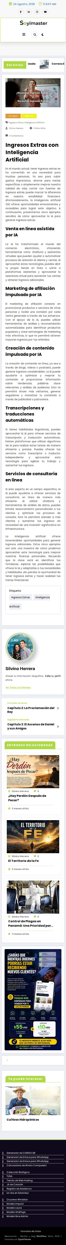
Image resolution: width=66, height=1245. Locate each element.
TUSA (9, 1173)
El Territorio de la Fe (23, 861)
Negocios (29, 116)
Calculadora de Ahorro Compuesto (27, 1162)
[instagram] (37, 12)
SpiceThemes (24, 1236)
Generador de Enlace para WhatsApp (28, 1154)
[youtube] (45, 12)
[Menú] (23, 34)
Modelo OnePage (16, 1209)
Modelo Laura (14, 1205)
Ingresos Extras (16, 122)
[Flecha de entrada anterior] (58, 708)
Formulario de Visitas (31, 1228)
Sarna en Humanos (21, 1117)
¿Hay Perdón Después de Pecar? (27, 798)
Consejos (13, 116)
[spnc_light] (43, 35)
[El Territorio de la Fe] (33, 836)
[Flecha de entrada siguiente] (58, 726)
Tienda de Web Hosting (20, 1177)
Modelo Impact (15, 1201)
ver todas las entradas (18, 687)
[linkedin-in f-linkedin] (29, 12)
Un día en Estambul (18, 1190)
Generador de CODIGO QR (21, 1150)
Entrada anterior (17, 703)
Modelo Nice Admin (17, 1213)
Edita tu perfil (52, 675)
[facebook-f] (20, 12)
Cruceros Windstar (17, 1197)
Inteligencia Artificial (34, 122)
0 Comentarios (16, 135)
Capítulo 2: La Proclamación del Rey (30, 710)
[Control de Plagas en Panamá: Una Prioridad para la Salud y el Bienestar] (33, 896)
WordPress (41, 1233)
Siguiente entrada (18, 719)
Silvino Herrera (16, 128)
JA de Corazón (15, 1181)
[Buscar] (35, 34)
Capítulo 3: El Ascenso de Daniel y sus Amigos (30, 726)
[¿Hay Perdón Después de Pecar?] (33, 771)
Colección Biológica (18, 1169)
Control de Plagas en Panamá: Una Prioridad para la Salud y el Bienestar (30, 923)
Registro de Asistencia (19, 1186)
